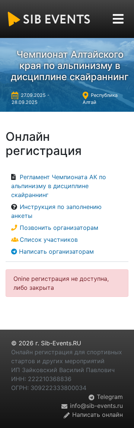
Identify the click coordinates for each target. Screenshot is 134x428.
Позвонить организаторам (59, 227)
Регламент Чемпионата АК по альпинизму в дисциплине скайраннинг (58, 186)
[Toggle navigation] (118, 18)
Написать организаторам (56, 251)
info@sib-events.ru (95, 405)
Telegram (109, 396)
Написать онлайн (96, 414)
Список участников (49, 239)
